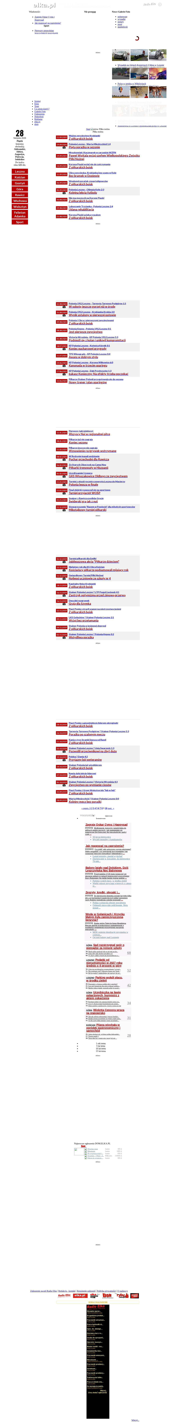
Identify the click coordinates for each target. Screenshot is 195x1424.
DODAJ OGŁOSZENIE (98, 1302)
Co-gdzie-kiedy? (41, 109)
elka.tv (37, 122)
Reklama (38, 119)
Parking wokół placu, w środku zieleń (104, 979)
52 (129, 970)
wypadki (121, 19)
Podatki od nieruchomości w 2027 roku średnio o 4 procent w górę (104, 962)
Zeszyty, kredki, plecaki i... (103, 892)
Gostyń (20, 183)
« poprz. (86, 808)
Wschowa (20, 201)
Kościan (20, 177)
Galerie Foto (40, 111)
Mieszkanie (91, 1151)
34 (129, 1003)
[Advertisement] (97, 74)
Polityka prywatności (106, 1291)
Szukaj (37, 101)
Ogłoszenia (39, 114)
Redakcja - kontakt (66, 1291)
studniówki (123, 27)
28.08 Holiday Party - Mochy (90, 23)
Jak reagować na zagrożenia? (48, 23)
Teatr (36, 106)
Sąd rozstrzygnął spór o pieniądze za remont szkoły (105, 946)
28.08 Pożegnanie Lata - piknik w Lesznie (90, 19)
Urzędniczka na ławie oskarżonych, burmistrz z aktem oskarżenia (103, 995)
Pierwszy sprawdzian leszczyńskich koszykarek (46, 31)
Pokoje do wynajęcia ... (95, 1158)
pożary (121, 22)
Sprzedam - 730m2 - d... (96, 1156)
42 (129, 985)
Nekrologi (39, 116)
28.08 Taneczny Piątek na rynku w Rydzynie (90, 21)
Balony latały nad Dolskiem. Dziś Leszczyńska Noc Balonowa (107, 869)
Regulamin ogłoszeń (86, 1291)
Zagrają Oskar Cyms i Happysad (106, 824)
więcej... (159, 49)
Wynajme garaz (93, 1149)
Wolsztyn (20, 206)
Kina (36, 104)
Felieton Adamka (19, 214)
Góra (19, 189)
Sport (20, 222)
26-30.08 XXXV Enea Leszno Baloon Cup (90, 14)
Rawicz (20, 195)
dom (36, 124)
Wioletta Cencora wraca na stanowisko (105, 1011)
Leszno (20, 171)
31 (129, 1018)
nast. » (111, 808)
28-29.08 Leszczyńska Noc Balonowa (90, 17)
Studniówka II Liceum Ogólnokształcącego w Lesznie (142, 126)
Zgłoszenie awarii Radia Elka (43, 1291)
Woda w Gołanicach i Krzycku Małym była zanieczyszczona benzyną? (105, 917)
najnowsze (122, 16)
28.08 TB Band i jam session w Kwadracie (90, 33)
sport (120, 24)
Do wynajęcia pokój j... (95, 1153)
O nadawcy (122, 1291)
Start (88, 129)
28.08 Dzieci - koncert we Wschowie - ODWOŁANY (90, 30)
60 (129, 953)
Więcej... (135, 1420)
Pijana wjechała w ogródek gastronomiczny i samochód (103, 1027)
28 (129, 1035)
